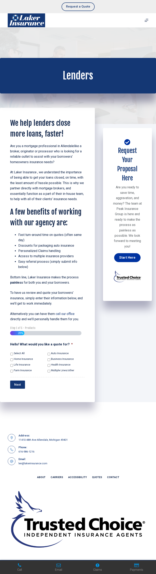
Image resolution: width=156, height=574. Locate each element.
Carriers (57, 477)
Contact (113, 477)
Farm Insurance (23, 370)
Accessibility (77, 477)
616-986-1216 (26, 451)
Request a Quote (78, 6)
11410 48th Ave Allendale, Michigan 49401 (43, 439)
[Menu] (146, 20)
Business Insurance (62, 358)
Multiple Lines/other (62, 370)
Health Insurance (60, 364)
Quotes (97, 477)
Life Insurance (22, 364)
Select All (19, 353)
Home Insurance (23, 358)
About (41, 477)
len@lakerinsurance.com (32, 463)
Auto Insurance (60, 353)
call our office (65, 314)
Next (17, 384)
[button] (127, 257)
